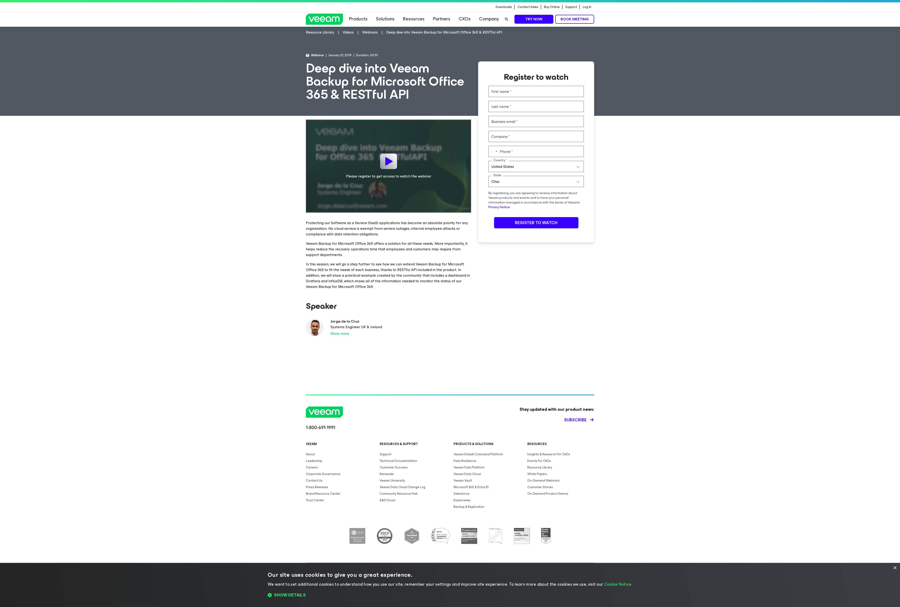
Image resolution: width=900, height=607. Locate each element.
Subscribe (575, 419)
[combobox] (536, 166)
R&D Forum (387, 500)
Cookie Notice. (618, 584)
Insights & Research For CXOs (548, 454)
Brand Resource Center (323, 493)
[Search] (506, 19)
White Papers (537, 474)
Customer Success (394, 467)
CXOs (465, 19)
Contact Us (314, 480)
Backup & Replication (469, 506)
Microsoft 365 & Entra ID (471, 487)
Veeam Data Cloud (467, 474)
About (310, 454)
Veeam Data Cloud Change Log (402, 487)
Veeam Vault (463, 480)
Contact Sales (528, 7)
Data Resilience (465, 461)
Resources (413, 19)
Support (571, 7)
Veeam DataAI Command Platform (478, 454)
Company (489, 19)
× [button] (894, 568)
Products (358, 19)
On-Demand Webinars (543, 480)
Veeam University (392, 480)
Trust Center (315, 500)
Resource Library (539, 467)
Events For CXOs (539, 461)
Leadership (314, 461)
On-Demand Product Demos (547, 493)
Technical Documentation (398, 461)
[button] (450, 595)
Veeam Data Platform (469, 467)
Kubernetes (462, 500)
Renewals (387, 474)
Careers (312, 467)
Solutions (385, 19)
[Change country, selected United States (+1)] (494, 151)
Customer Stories (540, 487)
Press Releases (317, 487)
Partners (441, 19)
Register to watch (536, 222)
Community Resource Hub (399, 493)
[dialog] (450, 585)
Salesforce (461, 493)
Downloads (504, 7)
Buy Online (552, 7)
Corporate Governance (323, 474)
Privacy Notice (499, 207)
